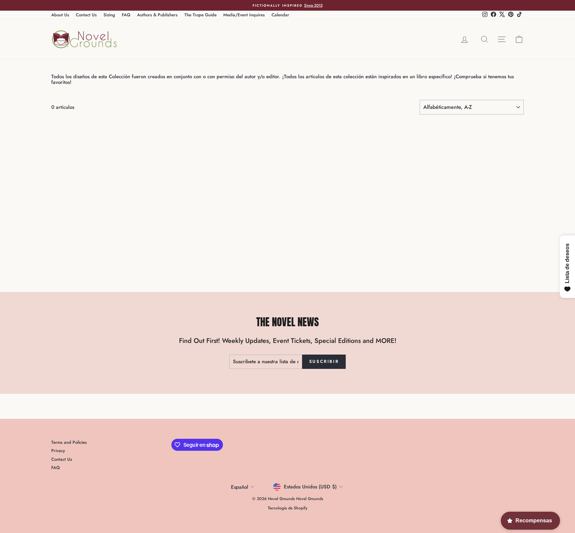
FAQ (126, 15)
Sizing (109, 15)
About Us (60, 15)
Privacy (58, 450)
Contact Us (86, 15)
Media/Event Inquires (244, 15)
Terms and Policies (69, 442)
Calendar (280, 15)
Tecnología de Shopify (287, 508)
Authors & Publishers (157, 15)
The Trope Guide (200, 15)
